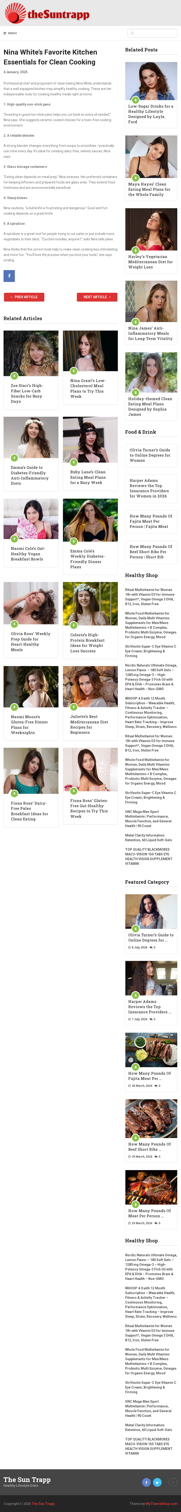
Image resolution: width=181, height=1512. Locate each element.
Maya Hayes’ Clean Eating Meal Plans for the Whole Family (149, 189)
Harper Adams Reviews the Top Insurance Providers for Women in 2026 (149, 488)
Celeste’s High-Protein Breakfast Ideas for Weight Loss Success (87, 642)
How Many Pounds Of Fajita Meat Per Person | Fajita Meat (151, 521)
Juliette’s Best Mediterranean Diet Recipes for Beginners (89, 724)
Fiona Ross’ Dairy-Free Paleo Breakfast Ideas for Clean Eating (29, 811)
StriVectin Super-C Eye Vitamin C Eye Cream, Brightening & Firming (150, 651)
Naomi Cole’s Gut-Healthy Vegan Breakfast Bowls (28, 553)
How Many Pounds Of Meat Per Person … (149, 1213)
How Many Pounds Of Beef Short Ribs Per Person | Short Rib (151, 551)
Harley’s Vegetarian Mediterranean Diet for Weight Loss (150, 261)
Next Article (95, 297)
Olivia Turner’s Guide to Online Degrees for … (151, 937)
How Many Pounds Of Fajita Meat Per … (149, 1076)
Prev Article (25, 297)
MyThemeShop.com (161, 1504)
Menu (12, 33)
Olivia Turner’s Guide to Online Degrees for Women (150, 455)
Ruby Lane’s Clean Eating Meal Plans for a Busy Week (88, 477)
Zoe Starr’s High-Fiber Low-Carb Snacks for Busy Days (27, 393)
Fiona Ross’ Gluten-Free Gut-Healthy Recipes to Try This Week (89, 808)
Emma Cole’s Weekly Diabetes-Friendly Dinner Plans (87, 558)
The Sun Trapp (27, 1479)
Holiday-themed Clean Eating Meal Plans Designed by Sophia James (150, 406)
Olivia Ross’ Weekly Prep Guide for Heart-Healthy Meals (31, 641)
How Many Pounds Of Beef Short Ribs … (149, 1147)
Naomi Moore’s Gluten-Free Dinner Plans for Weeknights (29, 724)
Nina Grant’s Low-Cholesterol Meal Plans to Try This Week (88, 388)
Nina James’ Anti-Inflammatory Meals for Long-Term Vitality (150, 333)
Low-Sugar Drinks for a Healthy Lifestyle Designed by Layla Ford (150, 114)
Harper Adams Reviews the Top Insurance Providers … (149, 1006)
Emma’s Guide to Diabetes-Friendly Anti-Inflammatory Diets (30, 475)
